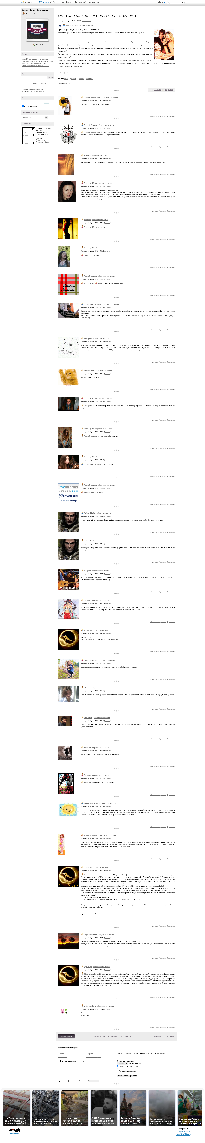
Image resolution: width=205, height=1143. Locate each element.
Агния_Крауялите (91, 835)
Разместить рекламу (183, 1135)
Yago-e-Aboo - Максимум (32, 89)
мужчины (25, 63)
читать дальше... (64, 72)
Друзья (32, 10)
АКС (27, 59)
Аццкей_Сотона (90, 125)
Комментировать (66, 1036)
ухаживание (33, 68)
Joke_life (87, 747)
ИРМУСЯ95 (89, 371)
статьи (36, 66)
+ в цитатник (86, 21)
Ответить (154, 116)
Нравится (157, 90)
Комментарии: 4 (38, 91)
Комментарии (42, 10)
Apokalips (88, 630)
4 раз (68, 83)
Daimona (87, 600)
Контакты (183, 1133)
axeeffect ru (23, 13)
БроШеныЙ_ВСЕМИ (92, 304)
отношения (33, 63)
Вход (55, 2)
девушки (45, 59)
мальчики (89, 79)
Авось (80, 2)
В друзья (39, 45)
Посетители (40, 140)
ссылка (107, 100)
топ (28, 68)
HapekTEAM (142, 33)
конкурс (42, 61)
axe (23, 59)
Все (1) (51, 77)
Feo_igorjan (89, 338)
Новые (172, 1036)
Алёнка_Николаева (92, 97)
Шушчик (87, 688)
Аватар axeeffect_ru (37, 29)
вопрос (32, 59)
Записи (25, 10)
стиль (47, 66)
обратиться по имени (109, 97)
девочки (73, 79)
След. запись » (125, 1036)
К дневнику (112, 1036)
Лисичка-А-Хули (90, 660)
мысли (81, 79)
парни (40, 63)
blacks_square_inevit (92, 803)
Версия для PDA (184, 1131)
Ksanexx (87, 155)
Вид (163, 3)
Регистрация (45, 2)
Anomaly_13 (89, 183)
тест (24, 68)
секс (45, 63)
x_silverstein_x (90, 1006)
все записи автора (86, 25)
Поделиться (169, 90)
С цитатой (162, 116)
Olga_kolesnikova (91, 934)
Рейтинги (68, 2)
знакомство (34, 61)
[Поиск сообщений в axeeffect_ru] (46, 103)
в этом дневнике (30, 106)
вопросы (38, 59)
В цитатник (171, 116)
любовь (50, 61)
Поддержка (159, 2)
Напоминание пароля (93, 1057)
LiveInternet (26, 2)
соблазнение (27, 66)
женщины (25, 61)
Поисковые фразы (43, 142)
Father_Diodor (90, 513)
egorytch (87, 571)
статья (42, 65)
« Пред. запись (99, 1036)
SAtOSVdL (88, 718)
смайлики (80, 1061)
